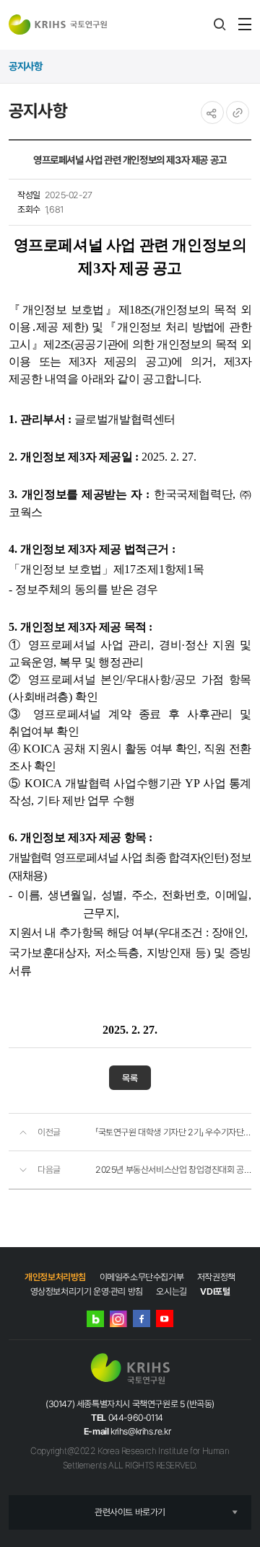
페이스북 (141, 1318)
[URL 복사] (237, 112)
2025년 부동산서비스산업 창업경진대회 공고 (173, 1169)
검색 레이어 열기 (219, 24)
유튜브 (164, 1318)
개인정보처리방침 (55, 1277)
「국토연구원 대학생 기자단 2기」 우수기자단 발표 (173, 1132)
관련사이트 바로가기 (130, 1512)
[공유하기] (212, 112)
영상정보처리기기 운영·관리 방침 (86, 1291)
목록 (130, 1078)
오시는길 (171, 1291)
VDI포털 (215, 1291)
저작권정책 (216, 1277)
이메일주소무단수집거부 (142, 1277)
